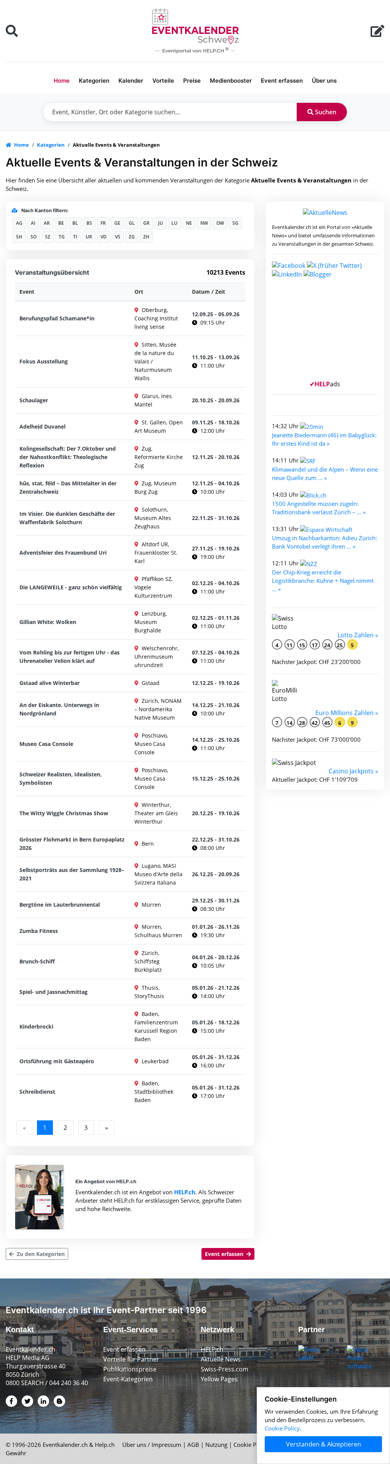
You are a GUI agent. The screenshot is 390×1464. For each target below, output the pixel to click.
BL (75, 223)
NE (189, 223)
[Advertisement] (325, 332)
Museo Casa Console (46, 743)
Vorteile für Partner (131, 1359)
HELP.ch (184, 1192)
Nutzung (216, 1444)
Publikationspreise (130, 1369)
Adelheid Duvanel (42, 426)
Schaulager (33, 400)
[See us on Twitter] (334, 265)
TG (62, 237)
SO (33, 237)
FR (103, 223)
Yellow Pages (219, 1379)
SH (19, 237)
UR (89, 237)
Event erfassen (282, 80)
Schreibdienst (37, 1091)
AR (47, 223)
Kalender (130, 80)
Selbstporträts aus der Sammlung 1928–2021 (71, 874)
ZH (146, 237)
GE (117, 223)
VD (104, 237)
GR (146, 223)
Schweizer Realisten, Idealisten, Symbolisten (60, 778)
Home (62, 80)
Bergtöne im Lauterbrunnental (59, 904)
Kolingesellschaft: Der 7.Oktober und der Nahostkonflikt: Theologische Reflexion (67, 457)
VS (117, 237)
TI (75, 237)
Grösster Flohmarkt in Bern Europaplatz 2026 (72, 843)
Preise (192, 80)
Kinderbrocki (36, 1026)
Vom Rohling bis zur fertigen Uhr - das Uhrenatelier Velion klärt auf (69, 656)
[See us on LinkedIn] (287, 274)
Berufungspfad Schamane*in (56, 318)
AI (33, 223)
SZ (47, 237)
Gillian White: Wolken (47, 622)
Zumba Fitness (38, 930)
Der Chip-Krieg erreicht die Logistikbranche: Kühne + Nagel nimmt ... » (323, 580)
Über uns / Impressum (151, 1444)
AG (19, 223)
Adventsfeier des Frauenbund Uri (63, 552)
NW (204, 223)
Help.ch (105, 1444)
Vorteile (163, 80)
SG (235, 223)
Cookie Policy (251, 1444)
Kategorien (94, 80)
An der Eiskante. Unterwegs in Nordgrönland (59, 709)
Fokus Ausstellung (43, 361)
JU (160, 223)
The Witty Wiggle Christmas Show (63, 813)
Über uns (324, 80)
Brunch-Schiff (37, 961)
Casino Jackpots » (353, 771)
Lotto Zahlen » (357, 635)
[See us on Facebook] (288, 265)
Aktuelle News (221, 1359)
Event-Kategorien (128, 1379)
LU (174, 223)
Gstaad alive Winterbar (49, 682)
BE (61, 223)
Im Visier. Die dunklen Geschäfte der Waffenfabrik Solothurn (67, 518)
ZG (132, 237)
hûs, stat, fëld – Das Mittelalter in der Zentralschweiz (68, 487)
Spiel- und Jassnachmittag (53, 991)
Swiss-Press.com (224, 1369)
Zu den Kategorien (40, 1254)
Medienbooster (231, 80)
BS (89, 223)
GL (132, 223)
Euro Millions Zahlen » (346, 713)
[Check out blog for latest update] (318, 274)
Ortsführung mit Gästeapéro (56, 1061)
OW (220, 223)
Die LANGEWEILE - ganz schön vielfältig (70, 587)
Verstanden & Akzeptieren (323, 1444)
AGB (193, 1444)
